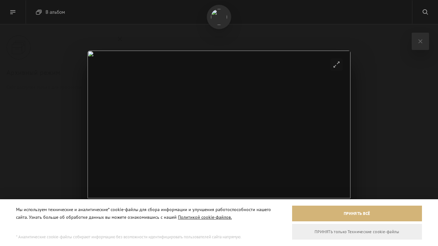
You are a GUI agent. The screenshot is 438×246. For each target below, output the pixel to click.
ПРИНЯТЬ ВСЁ (357, 213)
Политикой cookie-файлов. (205, 217)
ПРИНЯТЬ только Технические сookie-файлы (357, 231)
